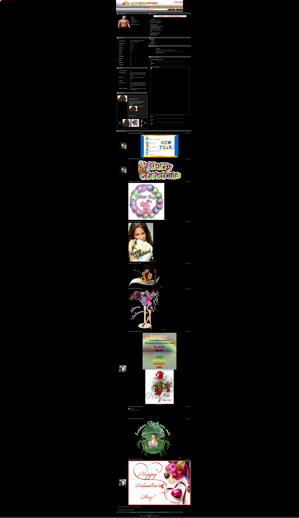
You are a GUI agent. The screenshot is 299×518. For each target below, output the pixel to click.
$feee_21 (137, 99)
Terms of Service (140, 512)
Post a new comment (136, 506)
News (158, 7)
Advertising (159, 512)
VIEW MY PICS (136, 24)
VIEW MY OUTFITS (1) (156, 21)
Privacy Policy (146, 512)
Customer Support (133, 512)
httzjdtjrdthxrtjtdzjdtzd (155, 27)
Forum (174, 7)
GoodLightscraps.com (159, 404)
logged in (166, 16)
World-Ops (151, 512)
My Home (154, 7)
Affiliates (180, 7)
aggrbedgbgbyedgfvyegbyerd (156, 29)
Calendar (166, 7)
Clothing (170, 7)
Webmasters (164, 512)
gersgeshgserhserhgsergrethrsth (156, 26)
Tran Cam (181, 5)
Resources (155, 512)
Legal (168, 512)
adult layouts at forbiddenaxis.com (168, 50)
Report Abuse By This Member (126, 510)
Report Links (188, 133)
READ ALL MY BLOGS (156, 30)
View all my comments (124, 506)
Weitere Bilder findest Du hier (133, 409)
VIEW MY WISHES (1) (156, 22)
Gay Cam (181, 4)
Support (177, 7)
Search (163, 7)
